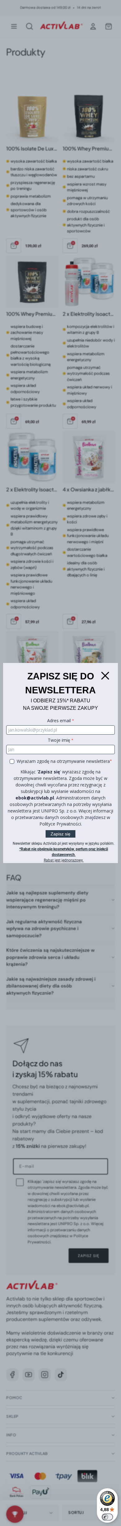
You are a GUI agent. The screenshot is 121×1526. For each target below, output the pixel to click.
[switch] (107, 1517)
